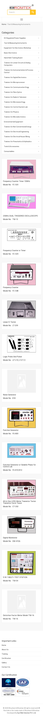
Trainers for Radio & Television (15, 97)
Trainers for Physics (11, 112)
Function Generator (10, 430)
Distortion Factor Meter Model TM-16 (18, 615)
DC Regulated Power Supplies (15, 38)
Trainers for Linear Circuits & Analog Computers (17, 64)
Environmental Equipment (13, 122)
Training (5, 654)
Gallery (4, 663)
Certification (6, 658)
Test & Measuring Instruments (15, 43)
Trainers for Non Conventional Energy (17, 127)
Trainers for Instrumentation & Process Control (18, 71)
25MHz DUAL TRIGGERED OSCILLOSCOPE (20, 216)
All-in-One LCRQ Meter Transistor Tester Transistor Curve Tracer (19, 502)
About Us (5, 649)
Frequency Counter (10, 287)
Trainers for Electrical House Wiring (17, 136)
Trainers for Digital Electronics (15, 77)
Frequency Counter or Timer (14, 250)
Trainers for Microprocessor (14, 82)
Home (4, 24)
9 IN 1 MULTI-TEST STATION (15, 577)
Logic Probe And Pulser (12, 357)
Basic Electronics (10, 53)
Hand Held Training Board (13, 58)
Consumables (9, 151)
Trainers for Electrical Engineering (16, 132)
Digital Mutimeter (10, 538)
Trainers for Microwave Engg (14, 102)
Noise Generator (9, 395)
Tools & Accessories (11, 146)
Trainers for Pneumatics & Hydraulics (18, 141)
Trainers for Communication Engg (16, 87)
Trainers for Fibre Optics (13, 92)
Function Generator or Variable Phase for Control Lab (19, 466)
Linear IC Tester (9, 322)
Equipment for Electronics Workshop (17, 48)
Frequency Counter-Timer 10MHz (16, 181)
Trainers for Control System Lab (16, 107)
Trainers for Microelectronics (15, 117)
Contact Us (6, 667)
